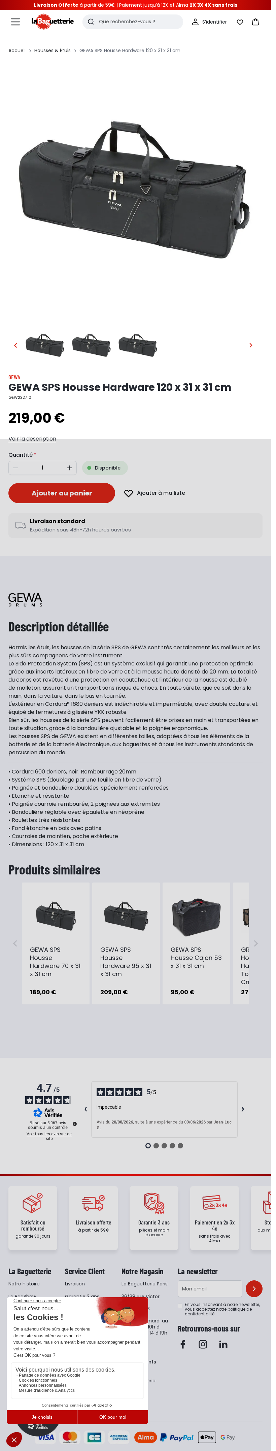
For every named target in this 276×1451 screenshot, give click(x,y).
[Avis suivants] (243, 1109)
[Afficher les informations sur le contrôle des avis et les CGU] (74, 1124)
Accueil (17, 50)
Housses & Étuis (52, 50)
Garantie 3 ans (82, 1296)
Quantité (20, 455)
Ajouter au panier (62, 493)
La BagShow (22, 1296)
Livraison (75, 1283)
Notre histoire (24, 1283)
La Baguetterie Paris (145, 1283)
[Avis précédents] (86, 1109)
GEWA (14, 377)
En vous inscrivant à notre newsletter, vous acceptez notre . (222, 1309)
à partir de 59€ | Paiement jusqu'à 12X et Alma (135, 5)
